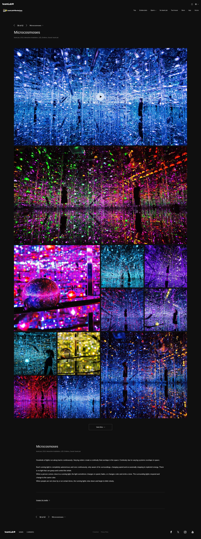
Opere (153, 10)
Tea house (174, 10)
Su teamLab (164, 10)
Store (183, 10)
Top (134, 10)
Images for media (42, 500)
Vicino (197, 10)
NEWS (21, 532)
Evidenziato (143, 10)
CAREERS (30, 532)
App (189, 10)
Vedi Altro (99, 427)
